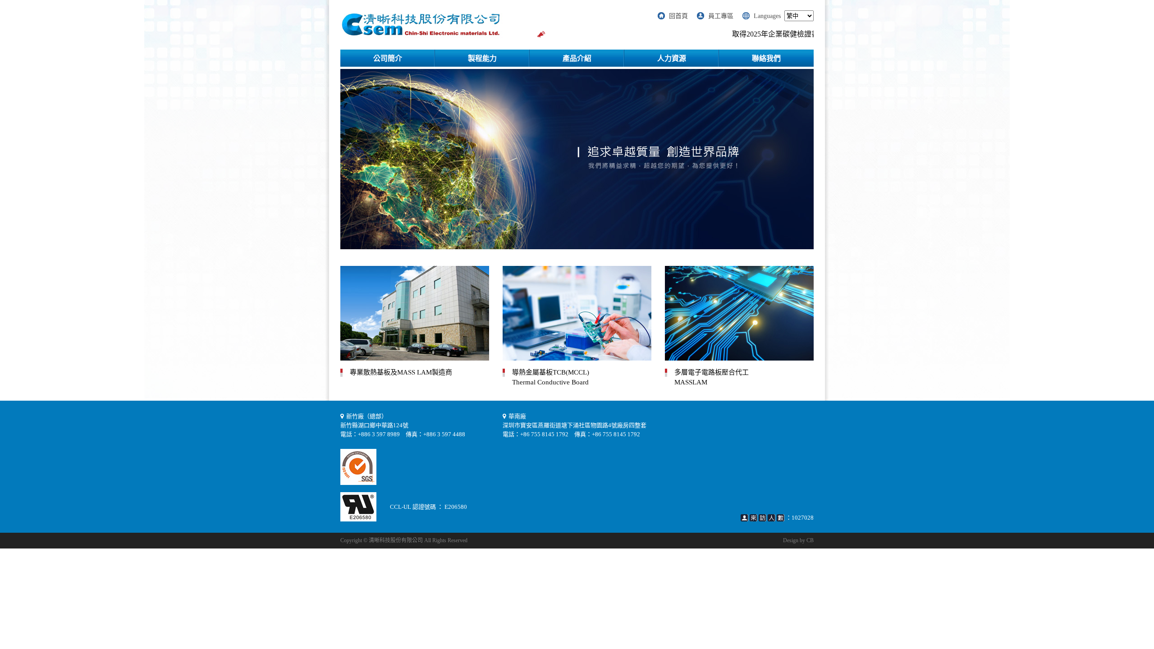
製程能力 (482, 58)
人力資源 (671, 58)
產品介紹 (577, 58)
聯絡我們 (766, 58)
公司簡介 (387, 58)
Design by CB (798, 540)
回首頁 (678, 16)
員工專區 (720, 16)
